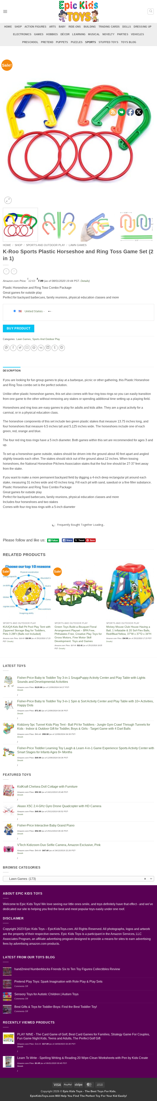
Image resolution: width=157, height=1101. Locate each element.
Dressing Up (142, 26)
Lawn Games (78, 245)
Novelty (108, 34)
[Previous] (10, 129)
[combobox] (78, 878)
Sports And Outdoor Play (45, 245)
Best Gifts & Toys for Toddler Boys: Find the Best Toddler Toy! (55, 1006)
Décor (65, 34)
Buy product (19, 328)
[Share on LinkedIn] (48, 348)
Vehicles (137, 34)
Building (90, 26)
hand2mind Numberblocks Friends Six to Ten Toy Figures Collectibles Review (67, 969)
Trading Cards (109, 26)
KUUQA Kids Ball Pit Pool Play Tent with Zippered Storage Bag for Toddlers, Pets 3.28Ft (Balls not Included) (27, 630)
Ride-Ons (75, 26)
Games (38, 34)
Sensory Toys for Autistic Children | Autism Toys (46, 994)
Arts (52, 26)
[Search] (151, 11)
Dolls (126, 26)
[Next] (146, 129)
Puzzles (77, 42)
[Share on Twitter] (20, 348)
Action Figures (36, 26)
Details (85, 280)
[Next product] (6, 271)
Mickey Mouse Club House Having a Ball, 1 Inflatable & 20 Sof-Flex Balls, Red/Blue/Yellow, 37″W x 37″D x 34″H (128, 630)
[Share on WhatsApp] (6, 348)
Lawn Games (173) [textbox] (76, 878)
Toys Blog (128, 42)
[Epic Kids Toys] (78, 11)
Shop (18, 26)
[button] (5, 11)
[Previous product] (14, 271)
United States (34, 311)
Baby (62, 26)
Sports (90, 42)
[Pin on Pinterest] (34, 348)
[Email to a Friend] (27, 348)
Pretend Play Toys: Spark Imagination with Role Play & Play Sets (58, 981)
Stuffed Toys (108, 42)
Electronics (22, 34)
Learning (78, 34)
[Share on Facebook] (13, 348)
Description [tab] (11, 370)
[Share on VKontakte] (41, 348)
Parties (122, 34)
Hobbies (52, 34)
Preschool (30, 42)
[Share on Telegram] (62, 348)
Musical (94, 34)
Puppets (62, 42)
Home (8, 26)
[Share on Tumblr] (55, 348)
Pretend (47, 42)
